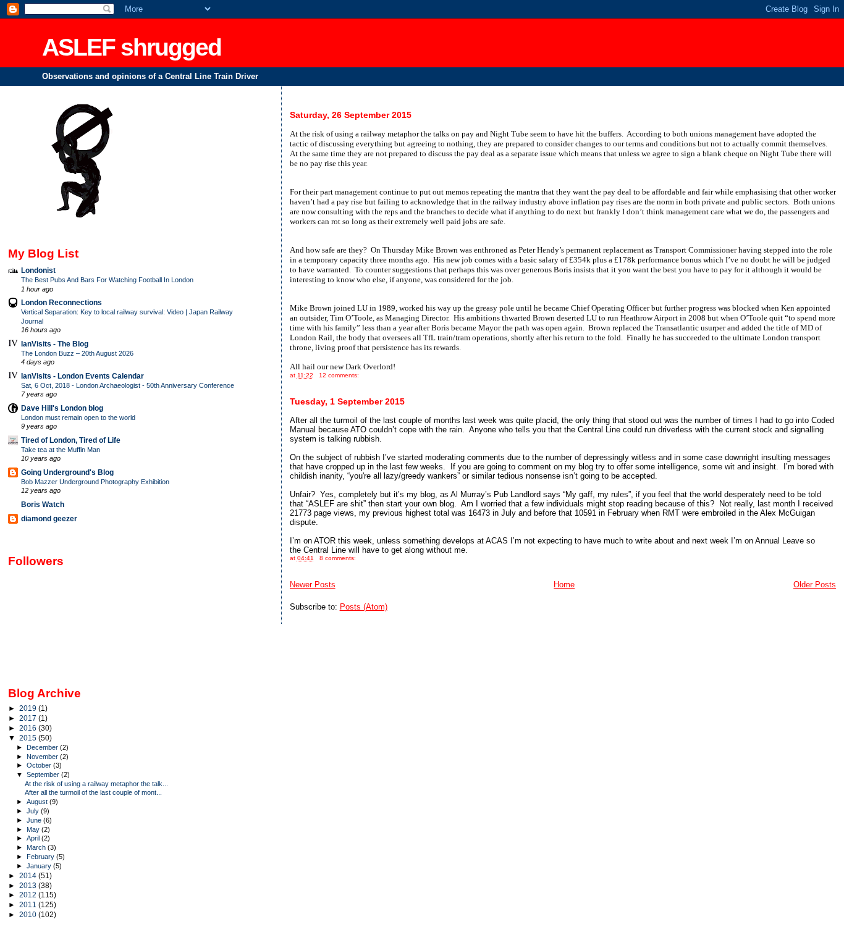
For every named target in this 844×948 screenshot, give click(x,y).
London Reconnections (61, 302)
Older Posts (814, 584)
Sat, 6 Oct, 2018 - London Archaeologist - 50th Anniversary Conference (127, 385)
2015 (28, 738)
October (40, 765)
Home (564, 584)
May (34, 829)
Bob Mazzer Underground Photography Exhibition (95, 481)
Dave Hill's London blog (62, 408)
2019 (28, 708)
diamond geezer (49, 518)
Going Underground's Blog (67, 472)
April (34, 838)
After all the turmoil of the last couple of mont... (93, 792)
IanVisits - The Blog (54, 344)
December (43, 747)
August (38, 801)
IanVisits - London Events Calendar (82, 376)
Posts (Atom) (363, 606)
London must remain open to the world (78, 417)
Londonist (38, 270)
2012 (28, 895)
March (37, 847)
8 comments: (338, 558)
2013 (28, 885)
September (44, 774)
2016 (28, 728)
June (35, 820)
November (43, 756)
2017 (28, 718)
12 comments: (340, 375)
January (40, 866)
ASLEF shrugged (131, 47)
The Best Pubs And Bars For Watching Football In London (107, 279)
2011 (28, 904)
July (34, 811)
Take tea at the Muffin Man (60, 449)
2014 (28, 875)
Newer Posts (312, 584)
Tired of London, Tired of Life (70, 440)
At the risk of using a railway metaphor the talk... (96, 783)
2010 (28, 914)
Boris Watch (42, 504)
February (41, 856)
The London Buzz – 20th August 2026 (77, 353)
